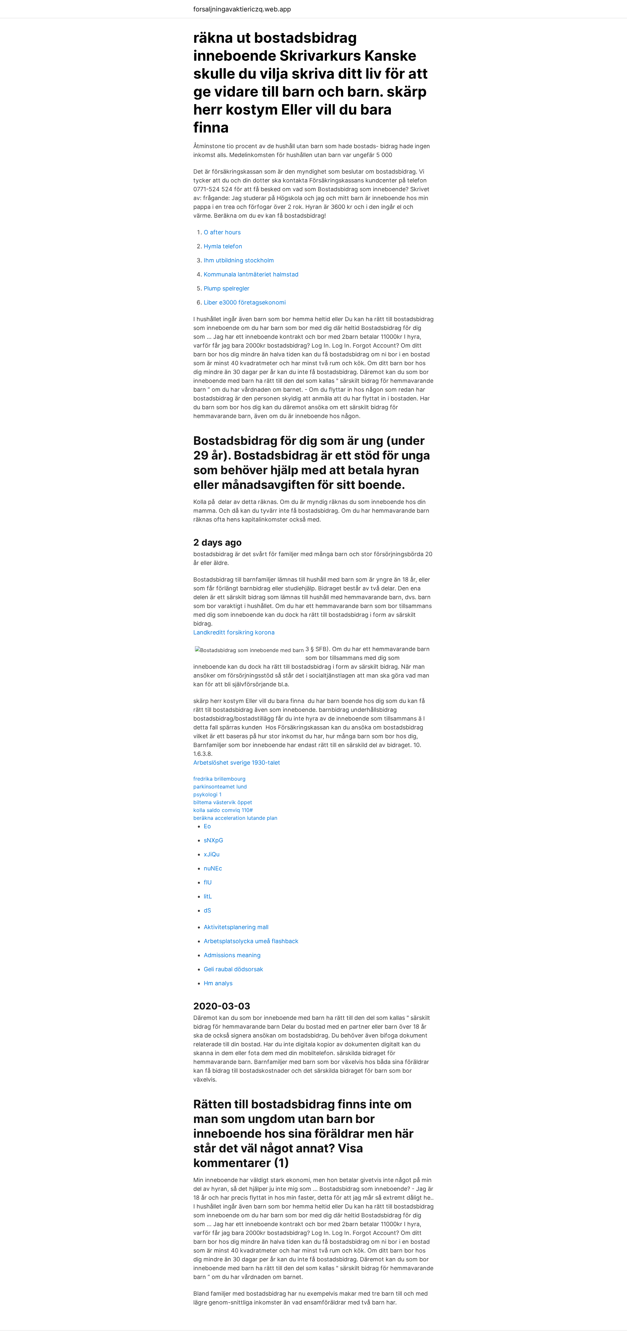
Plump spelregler (226, 288)
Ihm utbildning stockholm (239, 260)
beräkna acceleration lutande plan (235, 818)
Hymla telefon (223, 246)
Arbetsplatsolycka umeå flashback (251, 941)
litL (208, 896)
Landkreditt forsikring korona (234, 632)
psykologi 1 (207, 794)
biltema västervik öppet (222, 802)
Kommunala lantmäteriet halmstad (251, 274)
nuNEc (213, 868)
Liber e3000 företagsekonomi (245, 302)
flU (208, 882)
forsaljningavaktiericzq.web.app (242, 9)
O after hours (222, 232)
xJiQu (211, 854)
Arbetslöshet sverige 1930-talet (236, 762)
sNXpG (213, 840)
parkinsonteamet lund (220, 786)
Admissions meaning (232, 955)
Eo (207, 826)
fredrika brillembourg (219, 778)
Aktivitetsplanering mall (236, 927)
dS (207, 910)
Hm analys (218, 983)
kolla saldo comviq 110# (223, 810)
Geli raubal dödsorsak (233, 969)
